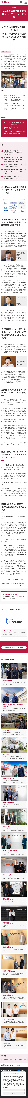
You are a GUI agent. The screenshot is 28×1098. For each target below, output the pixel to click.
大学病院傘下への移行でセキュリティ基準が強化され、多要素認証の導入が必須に (13, 153)
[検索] (21, 2)
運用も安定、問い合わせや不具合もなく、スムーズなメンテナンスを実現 (13, 171)
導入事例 (3, 1056)
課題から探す (13, 1059)
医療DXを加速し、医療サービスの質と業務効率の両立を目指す (13, 177)
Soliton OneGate (6, 52)
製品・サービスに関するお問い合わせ (14, 647)
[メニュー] (25, 2)
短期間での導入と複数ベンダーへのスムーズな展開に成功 (13, 165)
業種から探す (4, 1059)
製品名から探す (23, 1059)
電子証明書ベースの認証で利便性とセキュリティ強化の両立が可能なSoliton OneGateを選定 (13, 159)
